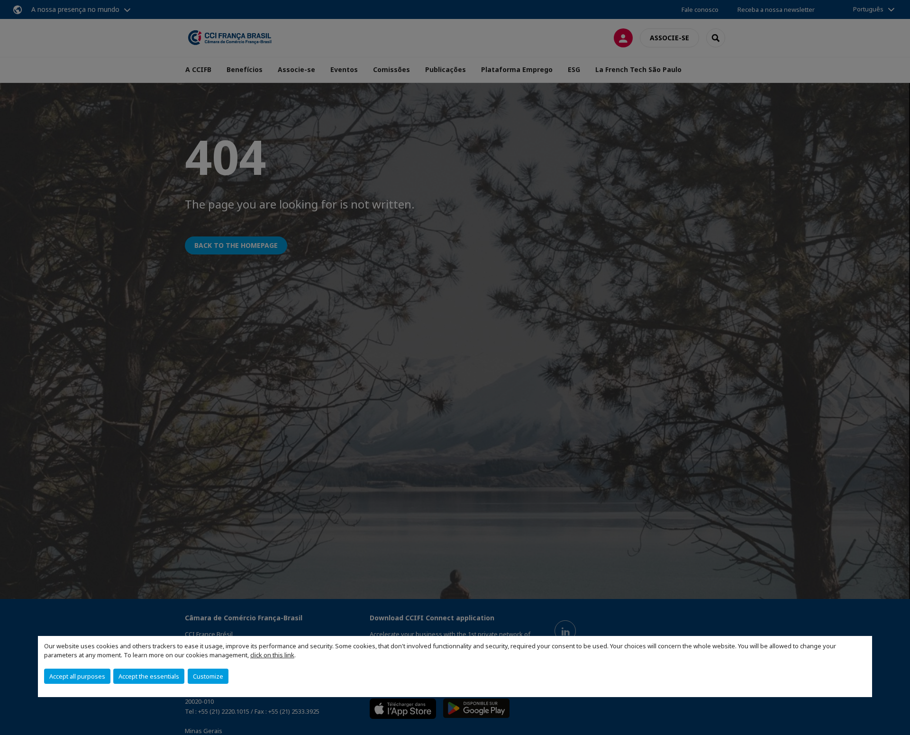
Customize (208, 676)
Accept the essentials (148, 676)
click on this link (272, 655)
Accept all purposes (77, 676)
